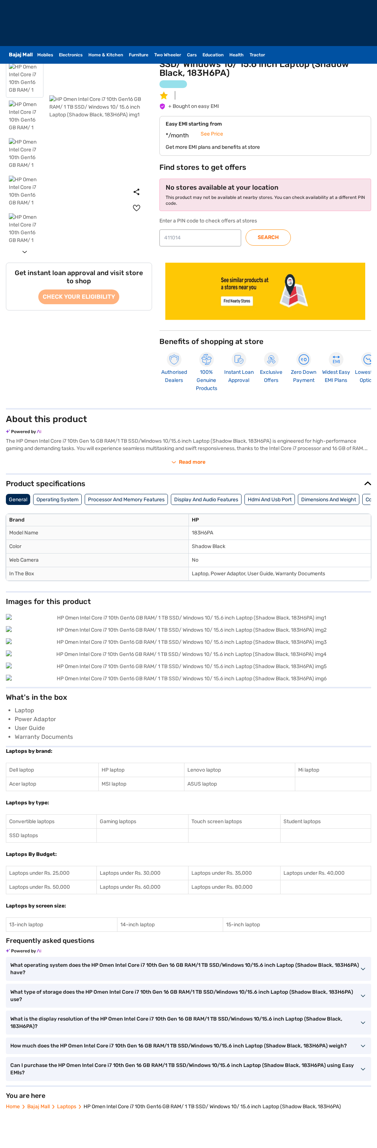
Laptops (66, 1106)
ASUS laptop (202, 784)
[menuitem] (136, 208)
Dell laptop (21, 770)
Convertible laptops (31, 821)
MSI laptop (114, 784)
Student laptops (302, 821)
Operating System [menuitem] (57, 499)
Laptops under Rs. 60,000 (130, 887)
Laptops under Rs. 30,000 (130, 873)
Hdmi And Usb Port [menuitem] (270, 499)
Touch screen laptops (216, 821)
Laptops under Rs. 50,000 (39, 887)
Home (13, 1106)
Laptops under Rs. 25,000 (39, 873)
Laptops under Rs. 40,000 (314, 873)
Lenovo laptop (204, 770)
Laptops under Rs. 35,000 (221, 873)
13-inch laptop (26, 924)
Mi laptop (308, 770)
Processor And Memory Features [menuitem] (126, 499)
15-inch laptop (243, 924)
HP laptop (113, 770)
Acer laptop (22, 784)
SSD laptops (23, 835)
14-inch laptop (137, 924)
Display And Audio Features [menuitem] (206, 499)
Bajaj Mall (38, 1106)
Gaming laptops (118, 821)
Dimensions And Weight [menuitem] (328, 499)
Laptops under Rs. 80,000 (222, 887)
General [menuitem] (18, 499)
